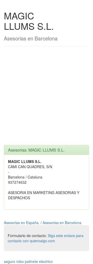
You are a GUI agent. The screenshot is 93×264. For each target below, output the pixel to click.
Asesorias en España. (22, 222)
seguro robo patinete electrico (28, 261)
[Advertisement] (46, 98)
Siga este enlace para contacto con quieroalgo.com (45, 238)
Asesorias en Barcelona (62, 222)
